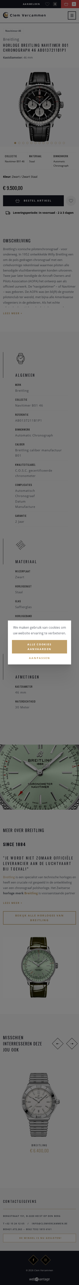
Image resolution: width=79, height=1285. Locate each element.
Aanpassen (39, 658)
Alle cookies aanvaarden (39, 646)
